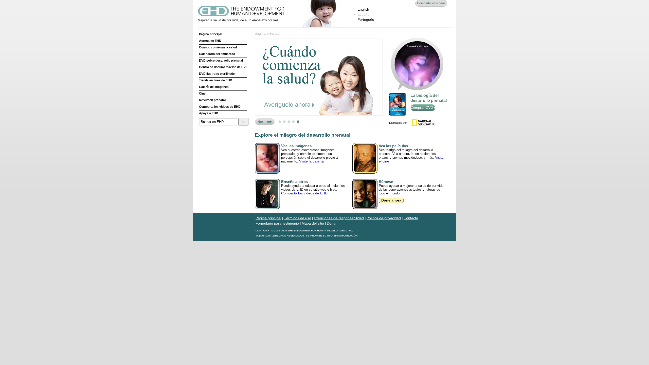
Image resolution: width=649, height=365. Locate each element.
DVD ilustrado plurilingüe (217, 74)
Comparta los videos (431, 3)
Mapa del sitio (313, 223)
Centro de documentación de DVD (223, 67)
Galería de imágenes (214, 87)
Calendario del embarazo (217, 54)
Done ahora (391, 200)
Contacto (411, 218)
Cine (202, 93)
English (363, 9)
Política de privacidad (384, 218)
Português (365, 19)
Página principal (210, 34)
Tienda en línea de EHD (215, 80)
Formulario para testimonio (277, 223)
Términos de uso (297, 218)
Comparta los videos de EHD (220, 106)
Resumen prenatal (212, 100)
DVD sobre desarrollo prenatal (221, 60)
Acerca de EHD (210, 41)
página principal (267, 33)
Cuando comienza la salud (218, 47)
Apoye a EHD (208, 113)
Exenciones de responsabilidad (339, 218)
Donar (332, 223)
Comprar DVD (422, 107)
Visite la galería (311, 161)
